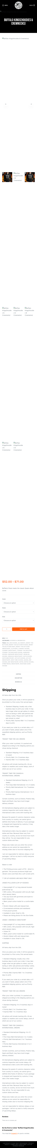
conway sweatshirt (9, 650)
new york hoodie (17, 660)
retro (21, 662)
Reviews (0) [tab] (18, 682)
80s (8, 643)
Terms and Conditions (18, 1144)
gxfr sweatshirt (8, 658)
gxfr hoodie (27, 656)
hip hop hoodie (20, 658)
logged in (14, 1133)
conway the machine (24, 650)
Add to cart (23, 629)
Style (4, 608)
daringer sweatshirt (15, 654)
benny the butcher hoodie (18, 644)
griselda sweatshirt (15, 656)
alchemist (21, 643)
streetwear (6, 663)
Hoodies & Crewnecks (17, 640)
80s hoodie (13, 643)
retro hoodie (29, 662)
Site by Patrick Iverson (22, 1145)
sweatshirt (15, 663)
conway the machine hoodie (12, 652)
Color (4, 599)
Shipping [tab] (18, 674)
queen (26, 660)
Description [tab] (18, 678)
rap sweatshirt (13, 662)
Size (3, 617)
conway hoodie (23, 648)
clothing (14, 648)
